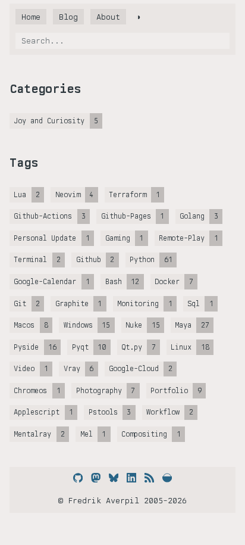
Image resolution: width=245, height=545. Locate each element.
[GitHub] (78, 477)
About (108, 16)
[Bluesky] (113, 477)
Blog (68, 16)
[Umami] (167, 477)
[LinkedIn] (131, 477)
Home (30, 16)
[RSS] (149, 477)
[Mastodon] (95, 477)
